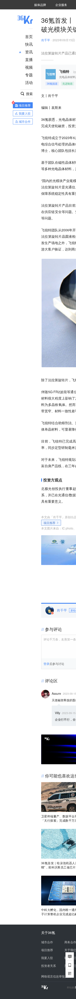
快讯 (29, 44)
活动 (29, 82)
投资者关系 (48, 965)
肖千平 (45, 40)
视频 (29, 67)
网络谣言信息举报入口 (56, 976)
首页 (29, 36)
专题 (29, 74)
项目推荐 (49, 523)
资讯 (29, 51)
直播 (29, 59)
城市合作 (47, 942)
